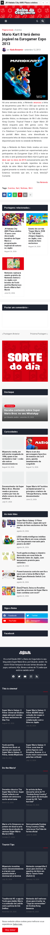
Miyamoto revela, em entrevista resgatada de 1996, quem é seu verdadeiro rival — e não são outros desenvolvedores (12, 458)
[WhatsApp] (15, 195)
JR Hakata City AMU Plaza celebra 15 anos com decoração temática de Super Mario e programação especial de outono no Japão (22, 3)
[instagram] (31, 676)
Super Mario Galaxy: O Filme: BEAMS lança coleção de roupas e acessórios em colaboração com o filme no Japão (36, 716)
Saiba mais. (18, 924)
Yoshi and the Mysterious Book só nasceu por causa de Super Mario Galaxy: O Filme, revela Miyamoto (12, 750)
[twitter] (19, 676)
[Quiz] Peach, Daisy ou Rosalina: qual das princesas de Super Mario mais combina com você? (32, 590)
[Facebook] (4, 195)
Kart (17, 188)
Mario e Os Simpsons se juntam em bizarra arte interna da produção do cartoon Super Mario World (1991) (13, 829)
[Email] (25, 195)
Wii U (31, 188)
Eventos (18, 30)
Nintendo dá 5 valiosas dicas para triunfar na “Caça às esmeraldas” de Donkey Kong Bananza (36, 903)
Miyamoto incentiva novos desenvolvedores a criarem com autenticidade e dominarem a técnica (12, 871)
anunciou (37, 102)
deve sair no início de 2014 (14, 160)
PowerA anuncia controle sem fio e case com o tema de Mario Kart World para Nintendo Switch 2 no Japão (32, 575)
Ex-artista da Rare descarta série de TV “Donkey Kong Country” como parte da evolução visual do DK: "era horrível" (37, 795)
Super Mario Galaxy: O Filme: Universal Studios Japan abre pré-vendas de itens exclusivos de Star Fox (32, 524)
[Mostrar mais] (30, 195)
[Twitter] (9, 195)
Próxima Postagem (38, 334)
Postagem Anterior (11, 334)
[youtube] (25, 676)
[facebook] (13, 676)
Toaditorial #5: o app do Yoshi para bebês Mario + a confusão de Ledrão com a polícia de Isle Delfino (12, 903)
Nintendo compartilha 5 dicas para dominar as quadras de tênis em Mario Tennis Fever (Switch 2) (36, 871)
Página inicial (7, 30)
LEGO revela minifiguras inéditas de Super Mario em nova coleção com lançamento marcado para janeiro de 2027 (31, 540)
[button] (43, 2)
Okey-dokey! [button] (10, 930)
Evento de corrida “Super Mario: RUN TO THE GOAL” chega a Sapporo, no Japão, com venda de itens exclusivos (36, 236)
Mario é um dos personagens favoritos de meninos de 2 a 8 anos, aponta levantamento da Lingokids (36, 458)
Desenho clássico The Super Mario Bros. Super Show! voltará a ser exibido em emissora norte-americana (13, 794)
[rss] (37, 676)
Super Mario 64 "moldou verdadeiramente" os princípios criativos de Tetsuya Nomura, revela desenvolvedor (37, 491)
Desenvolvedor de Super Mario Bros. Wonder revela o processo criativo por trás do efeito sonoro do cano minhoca (13, 492)
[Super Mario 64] (37, 478)
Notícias (24, 188)
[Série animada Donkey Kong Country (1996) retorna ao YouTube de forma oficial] (37, 815)
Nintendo (44, 182)
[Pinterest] (20, 195)
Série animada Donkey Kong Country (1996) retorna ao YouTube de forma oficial (36, 828)
